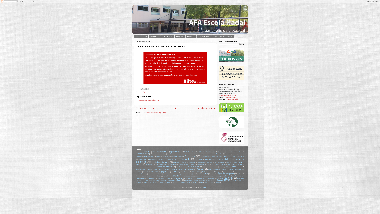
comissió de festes (179, 162)
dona (223, 164)
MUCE (212, 176)
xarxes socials (209, 182)
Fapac (155, 170)
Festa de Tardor (177, 170)
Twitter (189, 182)
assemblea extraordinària (235, 152)
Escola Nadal (180, 167)
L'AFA (145, 36)
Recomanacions (210, 178)
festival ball (238, 170)
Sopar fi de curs (199, 180)
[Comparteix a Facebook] (146, 89)
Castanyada (198, 159)
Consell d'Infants (232, 162)
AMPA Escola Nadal (190, 152)
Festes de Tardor (227, 170)
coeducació (208, 159)
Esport (216, 167)
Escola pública (193, 167)
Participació (150, 178)
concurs (209, 162)
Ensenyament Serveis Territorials (145, 167)
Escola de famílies (164, 167)
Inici (137, 36)
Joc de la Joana (228, 172)
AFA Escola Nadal (159, 152)
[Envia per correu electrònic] (141, 89)
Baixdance (209, 154)
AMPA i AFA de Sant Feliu (206, 152)
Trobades (182, 182)
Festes (199, 169)
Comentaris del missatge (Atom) (156, 112)
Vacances (195, 182)
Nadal (227, 176)
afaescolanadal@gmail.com (228, 95)
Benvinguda (139, 156)
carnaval (184, 159)
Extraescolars (168, 36)
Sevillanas (163, 180)
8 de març (138, 152)
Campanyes (142, 159)
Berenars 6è (166, 156)
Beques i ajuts (148, 156)
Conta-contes (149, 164)
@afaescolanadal (230, 97)
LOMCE (149, 176)
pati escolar (161, 178)
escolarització (207, 167)
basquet (228, 154)
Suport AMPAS (223, 180)
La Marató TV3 (203, 174)
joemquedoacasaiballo (155, 174)
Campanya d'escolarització (233, 156)
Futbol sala (154, 172)
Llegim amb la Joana (225, 174)
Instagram (218, 172)
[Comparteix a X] (145, 89)
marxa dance (157, 176)
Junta (193, 174)
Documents (154, 36)
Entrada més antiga (205, 108)
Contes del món (161, 164)
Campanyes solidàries (156, 159)
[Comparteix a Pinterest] (148, 89)
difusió (208, 164)
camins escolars (216, 156)
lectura (213, 174)
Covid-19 (173, 164)
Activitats (146, 152)
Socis (179, 180)
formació (145, 172)
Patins (168, 178)
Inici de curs (196, 172)
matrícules (166, 176)
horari (176, 172)
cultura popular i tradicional (187, 164)
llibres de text (140, 176)
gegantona (165, 172)
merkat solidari (188, 176)
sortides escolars (210, 180)
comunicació (201, 162)
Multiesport (219, 176)
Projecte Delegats (199, 178)
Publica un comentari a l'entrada (148, 100)
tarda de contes (149, 182)
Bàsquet (234, 154)
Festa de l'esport (164, 170)
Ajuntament (175, 152)
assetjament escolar (159, 154)
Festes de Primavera (214, 170)
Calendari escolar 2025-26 (222, 36)
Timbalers (168, 182)
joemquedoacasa (141, 174)
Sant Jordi (145, 180)
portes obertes (177, 178)
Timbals (175, 182)
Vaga (144, 92)
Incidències (186, 172)
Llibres (240, 174)
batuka (241, 154)
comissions (192, 162)
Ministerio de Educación (202, 176)
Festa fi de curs (189, 170)
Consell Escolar (203, 36)
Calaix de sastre (205, 156)
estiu (221, 167)
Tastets (161, 182)
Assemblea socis (142, 154)
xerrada (217, 182)
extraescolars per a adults (143, 170)
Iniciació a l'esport (207, 172)
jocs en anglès (239, 172)
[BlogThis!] (143, 89)
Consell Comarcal (219, 162)
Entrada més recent (145, 108)
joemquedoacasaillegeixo (171, 174)
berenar (158, 156)
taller (234, 180)
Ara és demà (221, 152)
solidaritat (188, 180)
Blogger (204, 187)
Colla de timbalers (222, 159)
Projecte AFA (188, 178)
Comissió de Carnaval (160, 162)
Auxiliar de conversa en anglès (183, 154)
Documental (215, 164)
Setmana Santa (154, 180)
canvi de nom (172, 159)
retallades (220, 178)
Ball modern (219, 154)
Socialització (171, 180)
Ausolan (169, 154)
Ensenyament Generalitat (235, 164)
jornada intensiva (185, 174)
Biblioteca (190, 36)
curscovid (201, 164)
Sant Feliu (229, 178)
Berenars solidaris (177, 156)
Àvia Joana (198, 154)
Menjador (179, 36)
